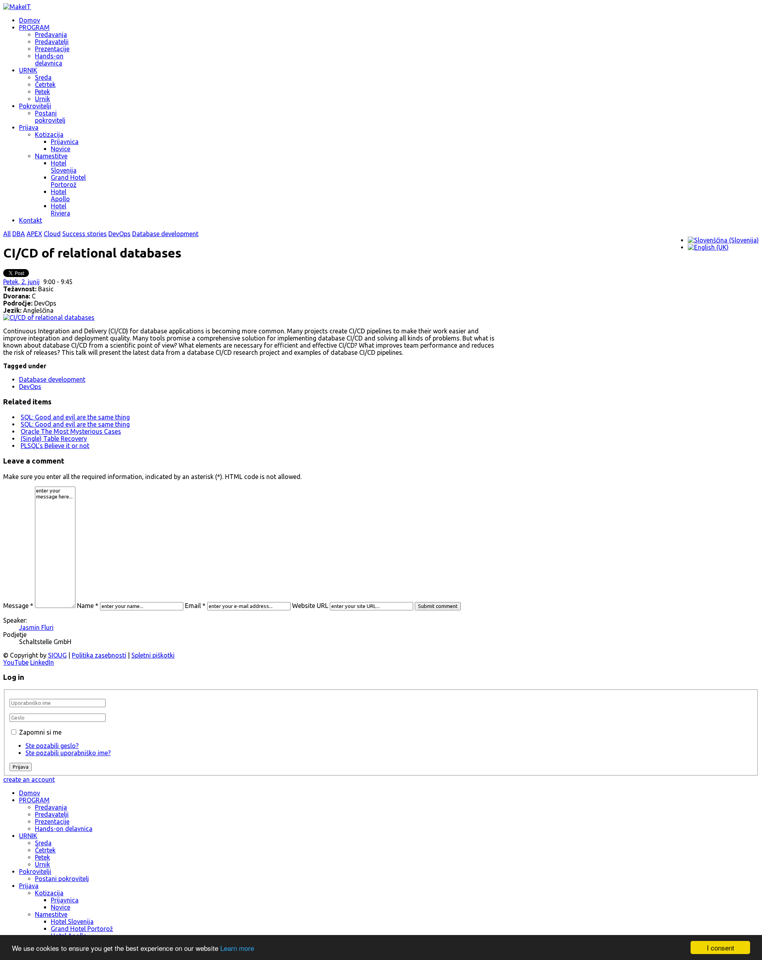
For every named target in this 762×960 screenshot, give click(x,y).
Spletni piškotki (153, 655)
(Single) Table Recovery (54, 438)
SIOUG (57, 655)
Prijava (28, 127)
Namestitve (51, 156)
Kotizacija (49, 134)
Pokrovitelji (35, 106)
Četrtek (45, 84)
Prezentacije (52, 48)
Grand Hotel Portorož (68, 181)
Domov (29, 20)
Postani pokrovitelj (50, 117)
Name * (87, 605)
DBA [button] (18, 233)
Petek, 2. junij (21, 281)
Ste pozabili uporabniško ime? (68, 752)
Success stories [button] (84, 233)
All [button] (7, 233)
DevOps (30, 386)
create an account (29, 779)
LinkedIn (42, 662)
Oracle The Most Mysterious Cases (71, 431)
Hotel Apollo (60, 195)
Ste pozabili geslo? (52, 745)
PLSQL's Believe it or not (55, 445)
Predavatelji (52, 41)
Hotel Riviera (60, 209)
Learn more (237, 948)
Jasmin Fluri (36, 627)
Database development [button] (165, 233)
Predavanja (51, 34)
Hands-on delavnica (49, 59)
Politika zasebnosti (99, 655)
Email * (195, 605)
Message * (18, 605)
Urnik (42, 98)
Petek (42, 91)
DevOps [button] (119, 233)
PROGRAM (34, 27)
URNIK (28, 70)
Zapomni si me (40, 732)
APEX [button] (34, 233)
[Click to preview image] (48, 317)
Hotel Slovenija (64, 167)
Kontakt (30, 220)
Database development (52, 379)
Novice (60, 148)
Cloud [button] (52, 233)
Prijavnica (65, 141)
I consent (720, 947)
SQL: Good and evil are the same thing (75, 417)
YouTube (16, 662)
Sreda (43, 77)
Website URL (310, 605)
